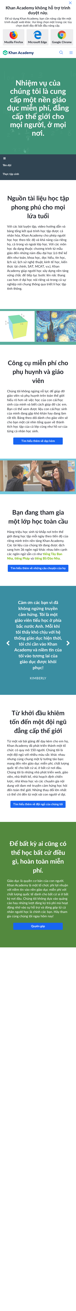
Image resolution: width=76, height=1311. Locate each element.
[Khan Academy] (17, 52)
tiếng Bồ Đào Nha (47, 558)
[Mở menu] (71, 53)
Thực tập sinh (11, 174)
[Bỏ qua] (70, 3)
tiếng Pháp (22, 558)
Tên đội (7, 165)
